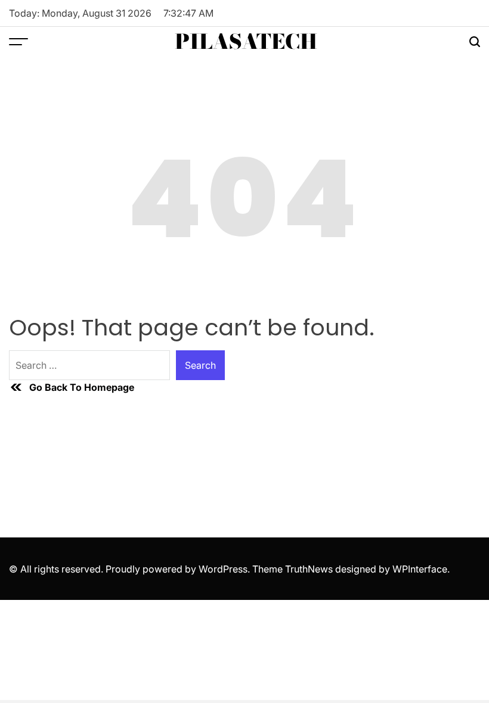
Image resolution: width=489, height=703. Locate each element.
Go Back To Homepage (81, 387)
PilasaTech (246, 42)
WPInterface (419, 569)
